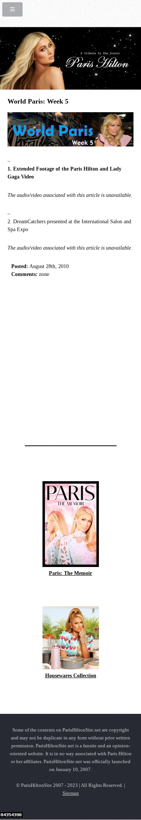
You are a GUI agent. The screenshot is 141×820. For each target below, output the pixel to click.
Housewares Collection (70, 675)
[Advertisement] (70, 359)
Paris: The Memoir (70, 573)
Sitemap (70, 793)
